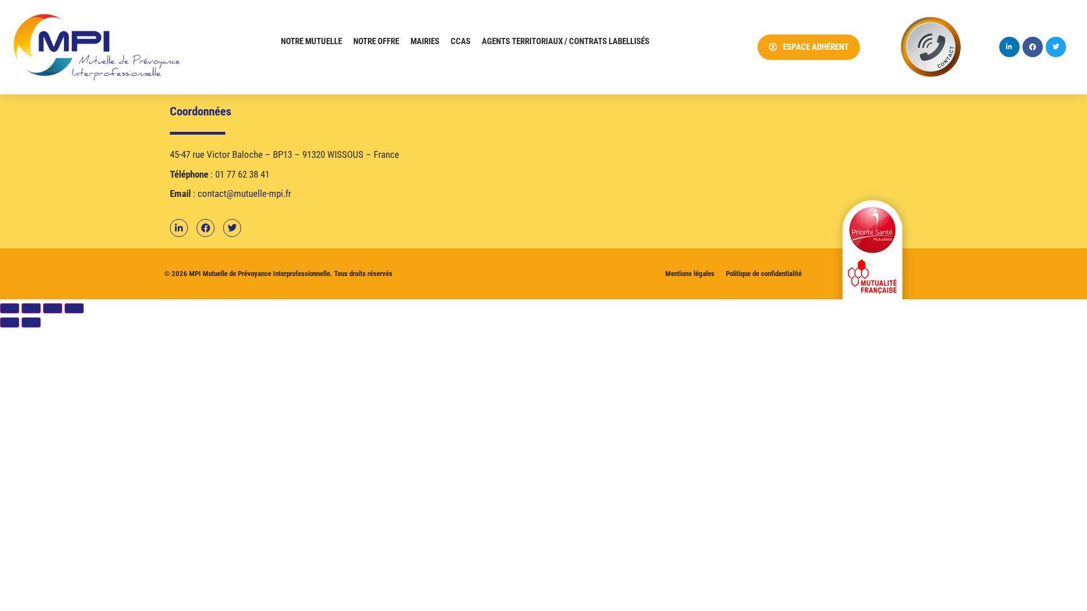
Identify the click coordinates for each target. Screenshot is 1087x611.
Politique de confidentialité (764, 273)
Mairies (424, 41)
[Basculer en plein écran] (31, 308)
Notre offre (376, 41)
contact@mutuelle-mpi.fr (244, 193)
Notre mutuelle (311, 41)
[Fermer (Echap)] (74, 308)
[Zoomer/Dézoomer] (9, 308)
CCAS (460, 41)
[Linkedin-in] (1009, 47)
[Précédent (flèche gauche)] (9, 322)
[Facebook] (1032, 47)
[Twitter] (1056, 47)
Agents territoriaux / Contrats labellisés (565, 41)
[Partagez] (52, 308)
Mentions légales (689, 273)
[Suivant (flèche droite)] (31, 322)
